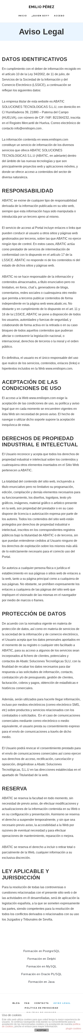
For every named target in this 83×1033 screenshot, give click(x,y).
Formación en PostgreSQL (41, 951)
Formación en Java (41, 981)
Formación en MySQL (41, 966)
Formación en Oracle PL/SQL (41, 974)
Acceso (59, 16)
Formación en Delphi (41, 958)
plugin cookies (73, 1028)
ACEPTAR (41, 1030)
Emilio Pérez (41, 7)
